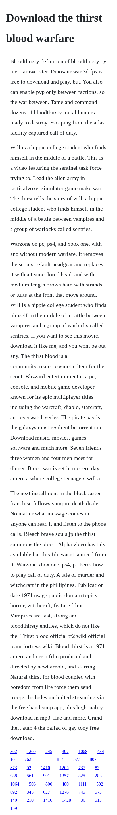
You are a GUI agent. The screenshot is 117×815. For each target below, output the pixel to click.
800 (48, 784)
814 (60, 759)
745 (81, 792)
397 (65, 751)
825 (81, 775)
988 (13, 775)
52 (29, 767)
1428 (66, 800)
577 (76, 759)
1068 (82, 751)
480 (65, 784)
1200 (31, 751)
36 (83, 800)
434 (100, 751)
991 (46, 775)
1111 (82, 784)
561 (30, 775)
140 (13, 800)
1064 (14, 784)
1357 (64, 775)
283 (98, 775)
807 (93, 759)
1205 (64, 767)
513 (98, 800)
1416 (45, 767)
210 (30, 800)
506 (32, 784)
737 (81, 767)
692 (13, 792)
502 (99, 784)
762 (27, 759)
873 (13, 767)
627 (46, 792)
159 (13, 808)
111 (44, 759)
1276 (64, 792)
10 (12, 759)
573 (98, 792)
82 (97, 767)
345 (30, 792)
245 (48, 751)
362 (13, 751)
